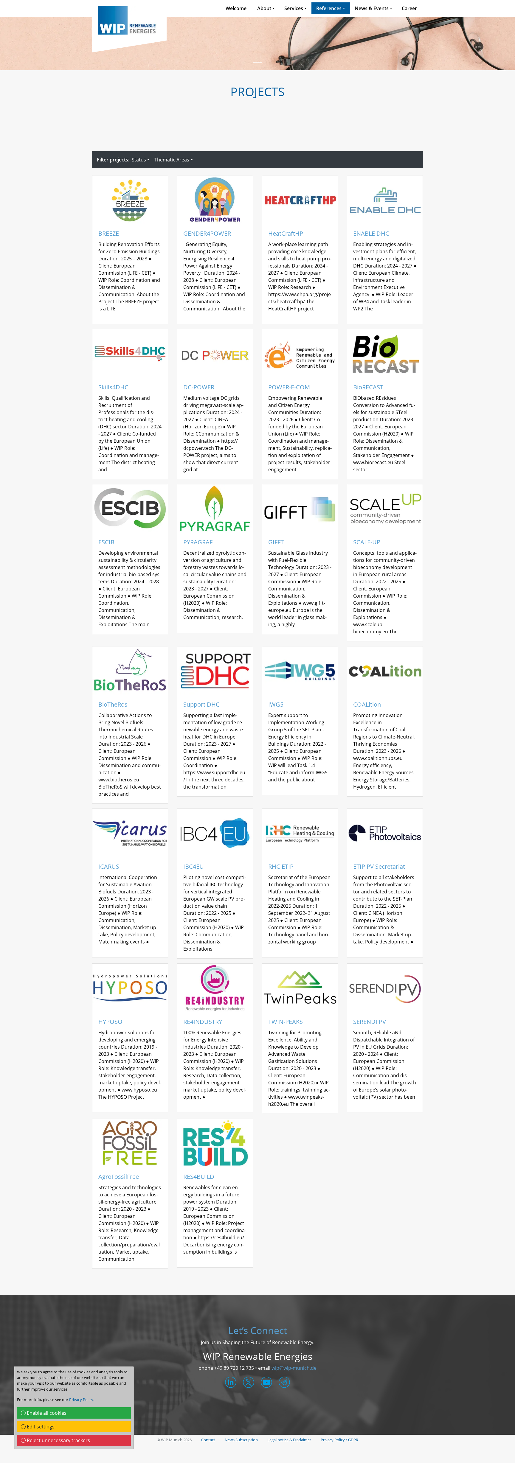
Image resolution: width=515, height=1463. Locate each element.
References (329, 8)
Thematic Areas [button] (171, 159)
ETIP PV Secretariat (379, 866)
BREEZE (108, 233)
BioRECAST (368, 387)
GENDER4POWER (207, 233)
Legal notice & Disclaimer (289, 1439)
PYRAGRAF (197, 542)
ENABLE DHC (371, 233)
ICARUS (108, 866)
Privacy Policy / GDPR (339, 1439)
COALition (367, 704)
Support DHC (201, 704)
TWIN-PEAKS (285, 1021)
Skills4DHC (113, 387)
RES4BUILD (198, 1176)
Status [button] (139, 159)
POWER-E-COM (289, 387)
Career (409, 8)
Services (293, 8)
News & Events (372, 8)
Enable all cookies (46, 1413)
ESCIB (106, 542)
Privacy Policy (81, 1399)
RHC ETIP (281, 866)
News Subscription (241, 1439)
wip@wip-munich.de (294, 1368)
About (264, 8)
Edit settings (40, 1426)
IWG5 (275, 704)
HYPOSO (110, 1021)
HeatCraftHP (285, 233)
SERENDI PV (369, 1021)
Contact (208, 1439)
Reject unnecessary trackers (58, 1440)
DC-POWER (198, 387)
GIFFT (276, 542)
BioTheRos (113, 704)
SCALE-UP (366, 542)
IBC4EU (193, 866)
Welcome (236, 8)
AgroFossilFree (118, 1176)
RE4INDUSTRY (202, 1021)
